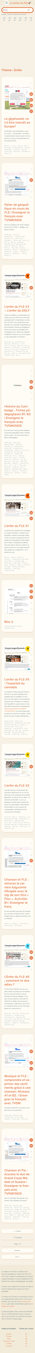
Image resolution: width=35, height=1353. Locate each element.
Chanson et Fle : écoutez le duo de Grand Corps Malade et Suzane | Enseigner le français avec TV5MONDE (17, 1182)
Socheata (23, 470)
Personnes (24, 463)
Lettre (7, 246)
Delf (13, 345)
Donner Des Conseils (11, 724)
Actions (7, 923)
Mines (21, 246)
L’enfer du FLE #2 (16, 785)
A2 (31, 105)
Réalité (16, 467)
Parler (18, 730)
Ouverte (7, 249)
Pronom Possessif (24, 824)
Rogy (25, 469)
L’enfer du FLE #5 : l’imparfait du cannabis (16, 683)
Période (15, 463)
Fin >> (17, 1257)
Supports (15, 734)
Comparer (21, 817)
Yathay (6, 474)
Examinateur (17, 347)
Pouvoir (22, 465)
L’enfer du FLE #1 (16, 526)
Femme (7, 1211)
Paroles (24, 1119)
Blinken (7, 145)
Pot (15, 465)
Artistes (18, 444)
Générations (8, 454)
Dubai (19, 145)
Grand (23, 1211)
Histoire (7, 455)
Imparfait (7, 728)
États (13, 242)
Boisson (21, 557)
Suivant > (17, 1250)
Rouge (7, 470)
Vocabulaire (9, 355)
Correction (18, 238)
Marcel (14, 246)
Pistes (26, 1217)
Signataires (16, 253)
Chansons (8, 723)
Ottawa (22, 247)
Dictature (17, 450)
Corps (26, 1207)
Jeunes (7, 457)
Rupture (15, 1022)
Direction (8, 925)
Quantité (7, 568)
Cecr (23, 343)
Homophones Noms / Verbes (13, 626)
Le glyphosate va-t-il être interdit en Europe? (17, 122)
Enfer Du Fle (8, 561)
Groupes (18, 454)
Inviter (21, 455)
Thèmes (9, 1336)
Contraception (24, 818)
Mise (15, 461)
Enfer (26, 145)
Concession (8, 1015)
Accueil (8, 1334)
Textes (15, 826)
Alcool (6, 557)
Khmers (7, 459)
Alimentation (19, 342)
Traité (24, 253)
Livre (23, 459)
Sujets (14, 353)
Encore (26, 240)
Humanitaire (8, 244)
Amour (7, 343)
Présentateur (24, 249)
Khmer (15, 457)
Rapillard (24, 251)
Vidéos (16, 568)
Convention (8, 238)
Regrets (7, 1022)
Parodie (12, 564)
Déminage (7, 240)
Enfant (20, 345)
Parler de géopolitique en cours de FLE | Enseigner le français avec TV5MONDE (17, 212)
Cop (14, 145)
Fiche (16, 1211)
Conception (17, 448)
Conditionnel (19, 1015)
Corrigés (17, 1209)
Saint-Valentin (24, 1022)
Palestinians (25, 151)
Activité (7, 234)
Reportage (16, 469)
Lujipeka (7, 1119)
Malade (12, 1215)
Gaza (26, 147)
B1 (31, 100)
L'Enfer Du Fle (9, 351)
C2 (31, 83)
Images (16, 563)
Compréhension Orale (20, 559)
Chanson (18, 721)
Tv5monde (8, 472)
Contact (8, 1343)
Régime (7, 469)
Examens (7, 347)
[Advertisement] (17, 41)
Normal (17, 925)
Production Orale (21, 351)
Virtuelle (17, 472)
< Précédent (17, 1237)
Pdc (27, 1215)
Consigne (8, 450)
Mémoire (7, 461)
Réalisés (7, 253)
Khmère (22, 457)
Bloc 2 (8, 622)
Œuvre (14, 247)
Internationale (20, 244)
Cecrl (6, 345)
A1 (31, 111)
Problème (7, 251)
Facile (7, 147)
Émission (17, 240)
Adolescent (8, 342)
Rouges (15, 470)
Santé (7, 734)
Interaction (23, 349)
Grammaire (19, 561)
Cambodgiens (18, 446)
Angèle (15, 923)
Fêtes (6, 349)
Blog (13, 557)
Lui (5, 1215)
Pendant (7, 1217)
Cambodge (8, 446)
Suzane (15, 1218)
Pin (5, 465)
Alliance (16, 442)
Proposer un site (9, 1341)
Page (7, 463)
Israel (24, 149)
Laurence (15, 459)
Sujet (7, 353)
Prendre (7, 1218)
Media (16, 151)
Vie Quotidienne (24, 353)
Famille (26, 347)
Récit (22, 467)
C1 (31, 88)
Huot (15, 455)
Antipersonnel (9, 236)
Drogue (23, 724)
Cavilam (7, 448)
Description (8, 1117)
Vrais (18, 355)
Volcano (7, 153)
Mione (6, 247)
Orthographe (9, 628)
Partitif (19, 564)
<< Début (17, 1231)
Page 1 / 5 (17, 1244)
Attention (15, 343)
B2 (31, 94)
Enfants (26, 1209)
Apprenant (19, 236)
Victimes (7, 255)
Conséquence (9, 1017)
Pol (10, 465)
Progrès (16, 251)
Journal (7, 151)
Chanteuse (24, 923)
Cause (15, 1013)
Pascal (15, 249)
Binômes (8, 1207)
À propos (8, 1346)
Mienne (27, 822)
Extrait (20, 242)
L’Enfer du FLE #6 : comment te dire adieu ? (16, 980)
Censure (7, 559)
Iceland (17, 149)
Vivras (24, 472)
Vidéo (24, 734)
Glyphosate (8, 149)
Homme (17, 1213)
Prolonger (7, 467)
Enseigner (8, 452)
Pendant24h (17, 1217)
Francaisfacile (17, 147)
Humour (14, 349)
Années (16, 234)
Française (18, 452)
